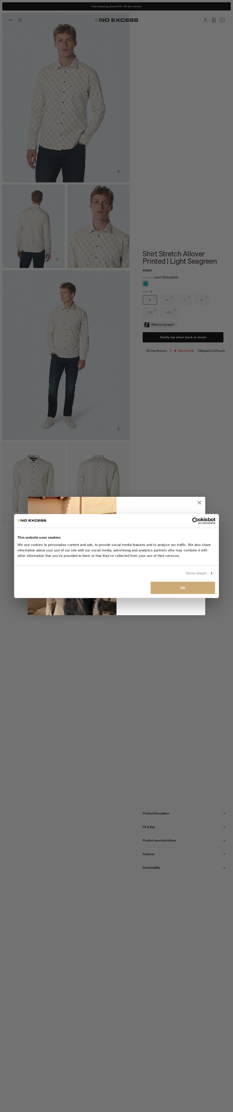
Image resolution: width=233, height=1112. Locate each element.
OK (182, 587)
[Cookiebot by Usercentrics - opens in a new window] (195, 521)
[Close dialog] (199, 503)
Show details (196, 573)
